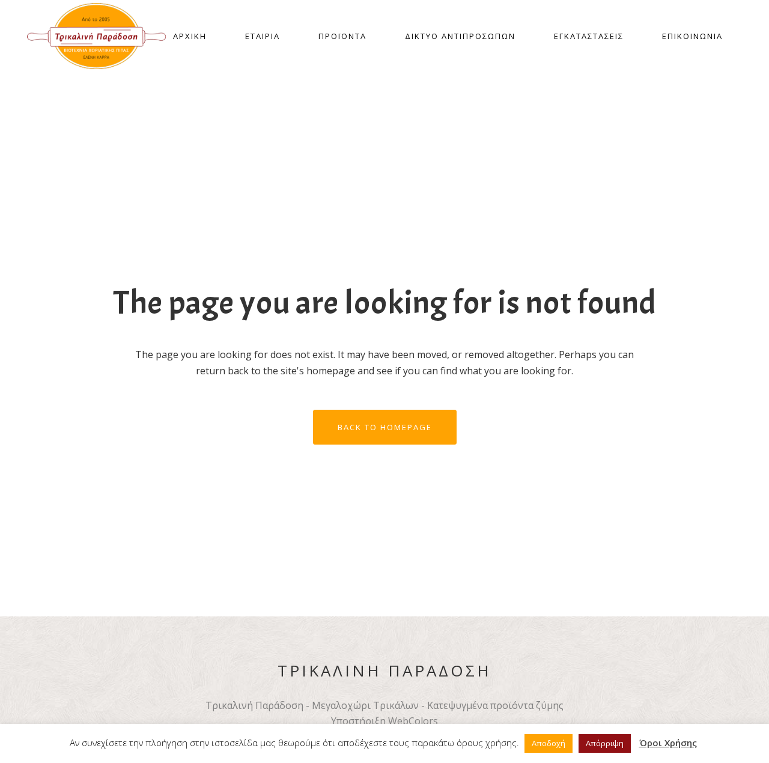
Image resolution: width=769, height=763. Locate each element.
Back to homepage (385, 427)
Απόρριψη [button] (605, 743)
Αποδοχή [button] (548, 743)
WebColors (413, 721)
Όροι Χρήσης (668, 743)
